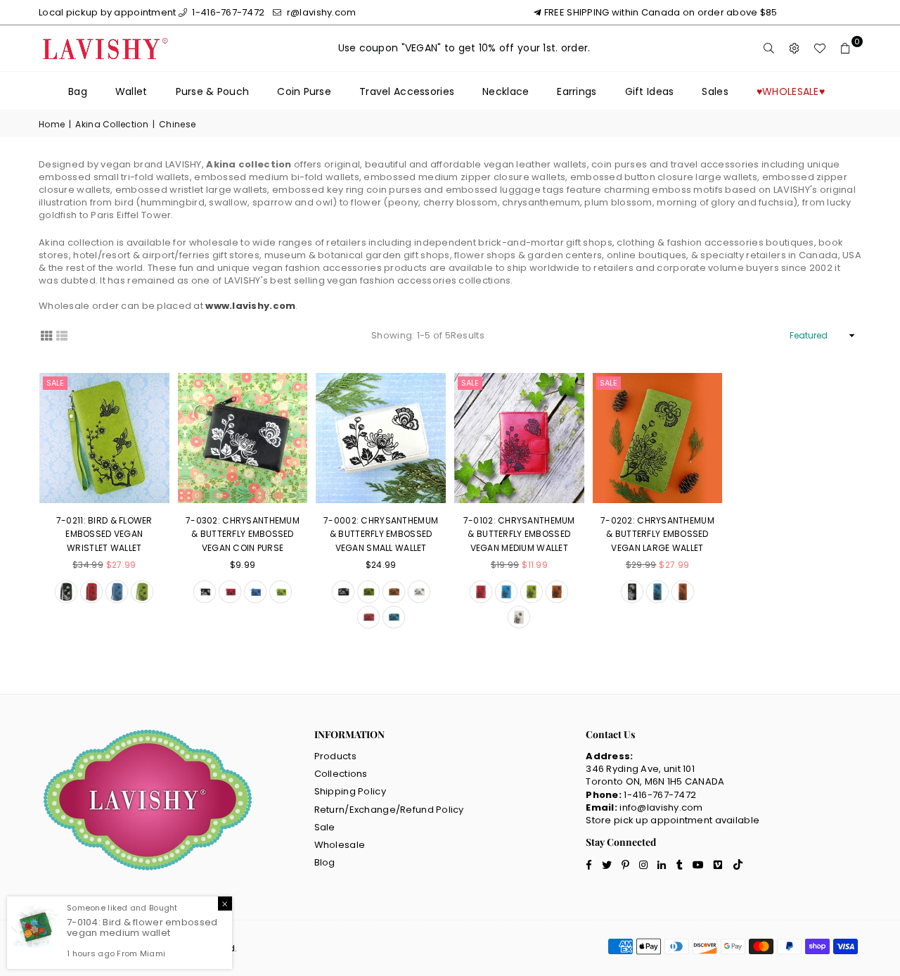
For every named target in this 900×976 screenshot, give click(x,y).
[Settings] (794, 48)
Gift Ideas (649, 91)
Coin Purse (304, 91)
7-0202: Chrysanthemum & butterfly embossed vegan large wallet (657, 534)
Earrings (576, 91)
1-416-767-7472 (227, 12)
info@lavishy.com (660, 807)
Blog (324, 862)
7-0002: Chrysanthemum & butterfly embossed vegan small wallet (380, 534)
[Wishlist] (819, 48)
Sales (715, 91)
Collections (341, 773)
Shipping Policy (350, 791)
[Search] (769, 48)
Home (52, 124)
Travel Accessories (406, 91)
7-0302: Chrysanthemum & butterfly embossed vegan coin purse (243, 534)
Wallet (131, 91)
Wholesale (340, 844)
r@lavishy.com (320, 12)
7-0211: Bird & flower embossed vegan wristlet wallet (104, 534)
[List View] (62, 335)
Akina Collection (111, 124)
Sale (55, 382)
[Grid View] (46, 335)
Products (335, 756)
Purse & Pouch (213, 91)
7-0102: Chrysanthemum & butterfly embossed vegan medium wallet (519, 534)
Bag (77, 91)
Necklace (505, 91)
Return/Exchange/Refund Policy (389, 809)
